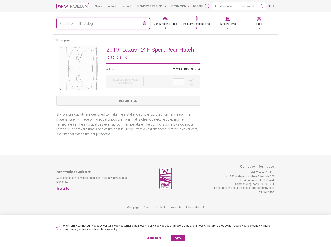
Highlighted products (149, 5)
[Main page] (72, 6)
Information (178, 5)
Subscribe (62, 188)
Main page (133, 207)
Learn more (154, 237)
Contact (111, 6)
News (98, 6)
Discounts (127, 6)
